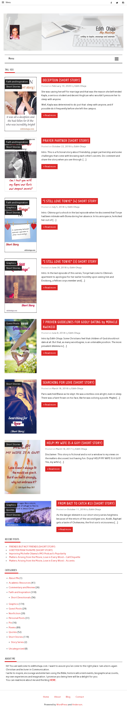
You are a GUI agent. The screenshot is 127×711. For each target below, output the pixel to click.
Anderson (77, 704)
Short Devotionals (21, 597)
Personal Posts (17, 618)
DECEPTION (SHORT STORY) (61, 80)
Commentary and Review (22, 587)
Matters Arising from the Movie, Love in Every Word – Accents (42, 560)
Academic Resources (20, 582)
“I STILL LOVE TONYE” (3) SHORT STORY (69, 261)
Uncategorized (16, 648)
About (57, 697)
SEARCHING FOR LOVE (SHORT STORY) (68, 382)
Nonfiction (14, 613)
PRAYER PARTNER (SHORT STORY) (66, 141)
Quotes (10, 510)
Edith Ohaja (80, 86)
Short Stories (13, 86)
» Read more (49, 115)
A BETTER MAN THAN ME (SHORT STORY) (31, 550)
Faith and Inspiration (17, 81)
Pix (10, 622)
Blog (68, 697)
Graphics (11, 207)
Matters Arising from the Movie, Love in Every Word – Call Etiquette (44, 557)
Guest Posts (12, 323)
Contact (80, 697)
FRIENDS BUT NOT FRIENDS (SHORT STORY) (32, 546)
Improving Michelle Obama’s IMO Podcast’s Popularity (37, 553)
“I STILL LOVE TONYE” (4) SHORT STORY (69, 201)
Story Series (17, 642)
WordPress (62, 704)
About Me (14, 578)
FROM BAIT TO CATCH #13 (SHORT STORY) (86, 503)
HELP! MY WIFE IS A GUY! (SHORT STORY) (74, 443)
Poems (12, 627)
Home (46, 697)
